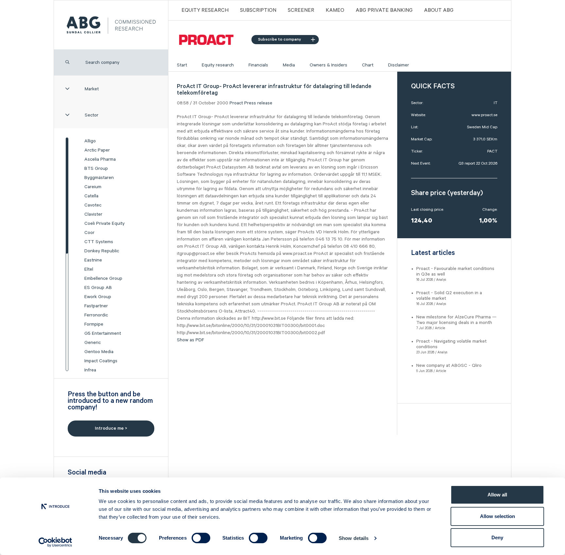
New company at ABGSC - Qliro (449, 365)
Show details (353, 538)
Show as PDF (190, 340)
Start (182, 65)
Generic (92, 342)
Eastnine (93, 260)
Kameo (335, 10)
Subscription (258, 10)
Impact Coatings (100, 361)
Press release (258, 103)
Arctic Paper (97, 150)
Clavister (93, 214)
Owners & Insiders (328, 65)
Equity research (218, 65)
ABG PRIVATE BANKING (384, 10)
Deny (497, 537)
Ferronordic (96, 315)
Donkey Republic (101, 251)
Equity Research (205, 10)
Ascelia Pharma (100, 159)
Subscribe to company (279, 39)
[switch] (201, 538)
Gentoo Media (98, 351)
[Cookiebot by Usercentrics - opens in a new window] (55, 542)
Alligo (90, 141)
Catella (91, 196)
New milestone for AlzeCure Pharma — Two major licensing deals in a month (456, 319)
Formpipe (93, 324)
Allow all (497, 494)
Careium (92, 186)
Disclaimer (398, 65)
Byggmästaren (99, 177)
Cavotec (92, 205)
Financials (258, 65)
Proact (236, 103)
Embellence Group (103, 278)
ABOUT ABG (439, 10)
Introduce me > (111, 428)
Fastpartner (96, 306)
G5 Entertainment (102, 333)
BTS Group (96, 168)
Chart (367, 65)
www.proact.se (484, 115)
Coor (89, 232)
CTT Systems (98, 241)
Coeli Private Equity (104, 223)
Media (289, 65)
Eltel (88, 269)
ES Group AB (98, 287)
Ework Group (97, 296)
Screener (301, 10)
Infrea (90, 370)
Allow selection (497, 516)
